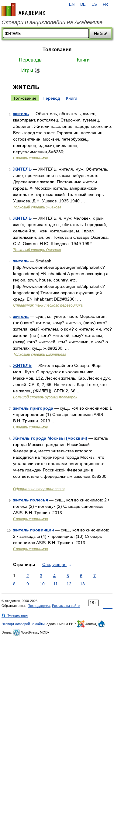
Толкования (57, 49)
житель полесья (30, 500)
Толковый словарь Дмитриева (39, 354)
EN (71, 4)
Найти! (100, 33)
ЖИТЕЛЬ (22, 169)
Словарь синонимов (30, 158)
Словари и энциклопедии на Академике (52, 22)
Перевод (51, 98)
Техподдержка (39, 605)
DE (83, 4)
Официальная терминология (38, 489)
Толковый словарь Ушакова (37, 207)
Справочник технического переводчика (48, 305)
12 (69, 583)
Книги (83, 59)
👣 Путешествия (15, 615)
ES (94, 4)
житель (21, 113)
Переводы (31, 59)
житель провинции (33, 529)
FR (105, 4)
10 (42, 583)
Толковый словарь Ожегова (37, 250)
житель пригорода (33, 408)
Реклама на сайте (66, 605)
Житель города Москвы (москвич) (50, 438)
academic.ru (23, 9)
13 (82, 583)
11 (55, 583)
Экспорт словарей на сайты (23, 624)
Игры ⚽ (30, 70)
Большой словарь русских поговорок (45, 397)
